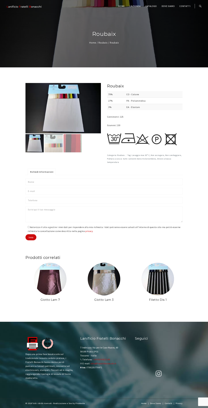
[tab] (42, 172)
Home (121, 6)
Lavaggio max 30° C (141, 155)
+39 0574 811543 (101, 359)
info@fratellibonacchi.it (103, 363)
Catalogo (151, 6)
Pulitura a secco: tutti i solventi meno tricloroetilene (131, 158)
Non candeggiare (173, 155)
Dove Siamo (168, 6)
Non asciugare (157, 155)
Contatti (184, 6)
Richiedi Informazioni (41, 171)
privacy (89, 231)
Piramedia (80, 403)
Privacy (179, 403)
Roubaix (102, 42)
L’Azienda (135, 6)
